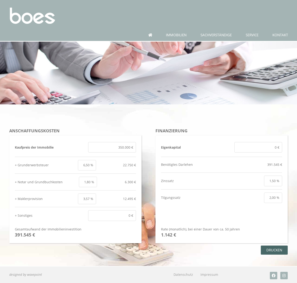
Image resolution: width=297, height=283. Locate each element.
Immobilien (176, 35)
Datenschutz (183, 274)
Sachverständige (216, 35)
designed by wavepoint (25, 274)
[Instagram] (284, 275)
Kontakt (280, 35)
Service (252, 35)
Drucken (274, 250)
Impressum (209, 274)
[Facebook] (273, 275)
